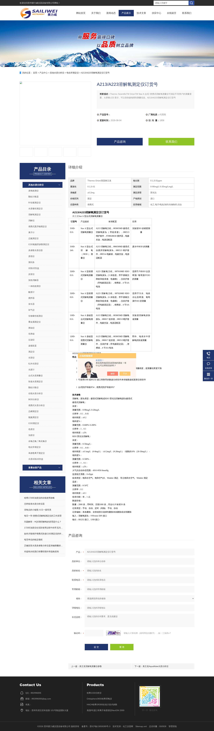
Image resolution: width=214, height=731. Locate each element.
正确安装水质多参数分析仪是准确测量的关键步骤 (44, 545)
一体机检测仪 (34, 286)
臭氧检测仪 (33, 191)
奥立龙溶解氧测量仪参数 (90, 666)
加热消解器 (33, 280)
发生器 (31, 304)
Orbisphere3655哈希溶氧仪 (99, 699)
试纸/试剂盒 (33, 268)
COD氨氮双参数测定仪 (38, 244)
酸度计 (31, 292)
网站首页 (80, 13)
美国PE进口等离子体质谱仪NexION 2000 (105, 710)
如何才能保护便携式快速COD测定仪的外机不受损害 (44, 533)
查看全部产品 (34, 467)
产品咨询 (120, 141)
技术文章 (141, 13)
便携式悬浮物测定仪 (37, 226)
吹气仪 (31, 310)
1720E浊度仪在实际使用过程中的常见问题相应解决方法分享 (44, 528)
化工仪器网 (128, 726)
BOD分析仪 (33, 399)
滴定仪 (31, 352)
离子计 (31, 232)
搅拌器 (31, 298)
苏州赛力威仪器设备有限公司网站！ (44, 3)
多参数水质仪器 (35, 250)
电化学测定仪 (73, 73)
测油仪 (31, 328)
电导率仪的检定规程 (33, 539)
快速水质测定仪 (35, 381)
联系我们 (186, 13)
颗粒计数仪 (33, 387)
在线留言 (171, 13)
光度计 (31, 369)
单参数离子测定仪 (36, 453)
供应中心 (156, 13)
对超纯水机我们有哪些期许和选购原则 (41, 551)
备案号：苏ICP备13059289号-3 (96, 726)
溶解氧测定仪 (34, 214)
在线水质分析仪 (35, 393)
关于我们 (96, 13)
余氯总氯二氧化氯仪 (37, 441)
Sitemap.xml (141, 726)
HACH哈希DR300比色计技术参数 (102, 704)
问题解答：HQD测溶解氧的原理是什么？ (42, 522)
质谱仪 (31, 256)
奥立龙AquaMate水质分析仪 (155, 666)
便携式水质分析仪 (36, 405)
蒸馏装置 (32, 346)
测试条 (31, 262)
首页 (35, 73)
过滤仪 (31, 340)
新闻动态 (111, 13)
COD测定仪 (33, 423)
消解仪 (31, 220)
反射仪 (31, 274)
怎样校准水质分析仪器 (34, 504)
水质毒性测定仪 (35, 208)
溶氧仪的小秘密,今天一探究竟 (37, 510)
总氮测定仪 (33, 238)
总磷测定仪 (33, 411)
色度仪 (31, 429)
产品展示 (126, 13)
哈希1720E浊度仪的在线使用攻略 (39, 498)
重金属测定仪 (34, 322)
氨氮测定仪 (33, 417)
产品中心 (43, 73)
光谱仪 (31, 357)
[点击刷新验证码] (113, 633)
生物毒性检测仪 (35, 316)
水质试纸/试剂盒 (35, 459)
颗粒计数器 (33, 196)
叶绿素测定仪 (34, 202)
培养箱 (31, 334)
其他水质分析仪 (57, 73)
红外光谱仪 (33, 363)
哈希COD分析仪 (94, 693)
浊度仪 (31, 435)
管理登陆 (173, 726)
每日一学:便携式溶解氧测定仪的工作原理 (42, 516)
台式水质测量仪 (35, 375)
